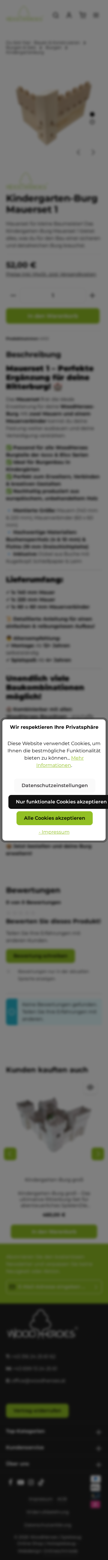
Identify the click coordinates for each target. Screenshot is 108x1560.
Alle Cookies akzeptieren (54, 818)
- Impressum (54, 832)
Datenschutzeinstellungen (55, 785)
